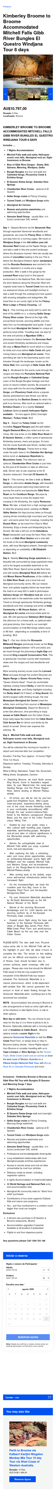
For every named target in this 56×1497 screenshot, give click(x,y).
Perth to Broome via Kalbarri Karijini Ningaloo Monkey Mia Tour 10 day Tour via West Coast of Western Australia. (26, 1457)
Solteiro (11, 1276)
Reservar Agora (22, 1479)
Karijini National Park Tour (25, 1062)
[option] (9, 94)
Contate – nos (12, 1397)
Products (7, 6)
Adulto (11, 1268)
